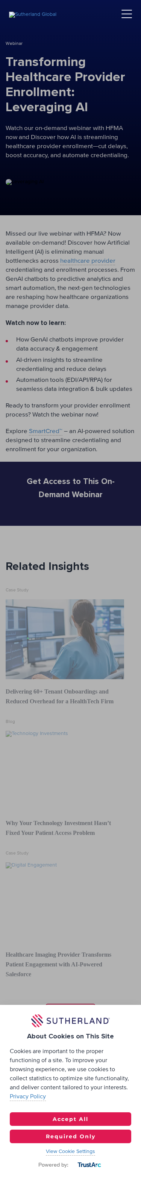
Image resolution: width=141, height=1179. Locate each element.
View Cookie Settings (70, 1151)
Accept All (70, 1119)
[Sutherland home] (32, 14)
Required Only (71, 1136)
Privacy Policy (28, 1096)
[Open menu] (126, 14)
